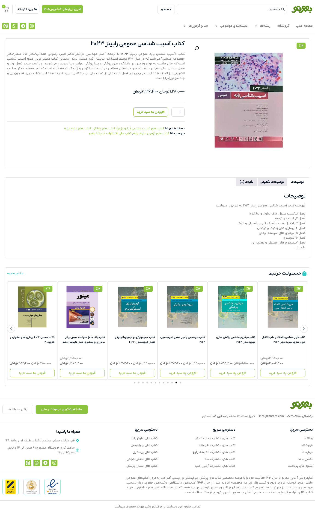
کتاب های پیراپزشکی (144, 445)
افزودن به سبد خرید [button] (283, 373)
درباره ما (307, 452)
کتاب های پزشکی (103, 128)
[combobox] (232, 9)
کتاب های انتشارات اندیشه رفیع (110, 133)
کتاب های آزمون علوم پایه (151, 133)
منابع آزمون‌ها (198, 26)
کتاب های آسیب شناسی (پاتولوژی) (140, 128)
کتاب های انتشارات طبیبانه (217, 445)
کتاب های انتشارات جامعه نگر (215, 438)
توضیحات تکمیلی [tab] (272, 182)
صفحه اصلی (304, 26)
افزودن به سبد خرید (151, 112)
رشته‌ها (265, 26)
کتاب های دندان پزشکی (142, 466)
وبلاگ (309, 438)
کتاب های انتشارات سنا (220, 459)
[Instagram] (32, 26)
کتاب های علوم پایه (77, 128)
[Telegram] (23, 26)
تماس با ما (305, 459)
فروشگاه (283, 26)
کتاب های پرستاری (145, 452)
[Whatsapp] (14, 26)
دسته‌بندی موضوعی (233, 26)
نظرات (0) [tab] (246, 182)
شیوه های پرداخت (300, 466)
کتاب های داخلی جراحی (142, 459)
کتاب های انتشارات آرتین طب (215, 466)
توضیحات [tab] (297, 182)
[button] (62, 9)
